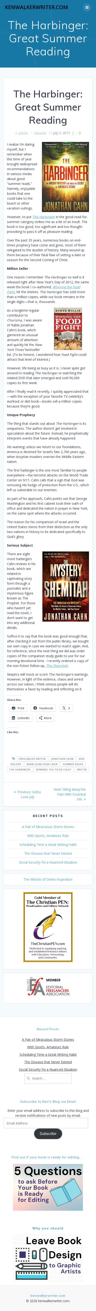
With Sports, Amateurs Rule (48, 835)
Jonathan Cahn (62, 758)
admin (23, 133)
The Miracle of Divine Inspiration (48, 879)
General (40, 133)
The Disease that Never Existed (48, 853)
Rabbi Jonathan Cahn (42, 764)
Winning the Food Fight (54, 769)
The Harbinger (20, 769)
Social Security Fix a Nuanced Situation (48, 862)
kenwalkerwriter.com (36, 7)
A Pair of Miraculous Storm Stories (48, 827)
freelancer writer (32, 758)
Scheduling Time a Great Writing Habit (48, 844)
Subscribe (48, 1134)
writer (82, 769)
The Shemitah (57, 665)
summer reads (73, 764)
